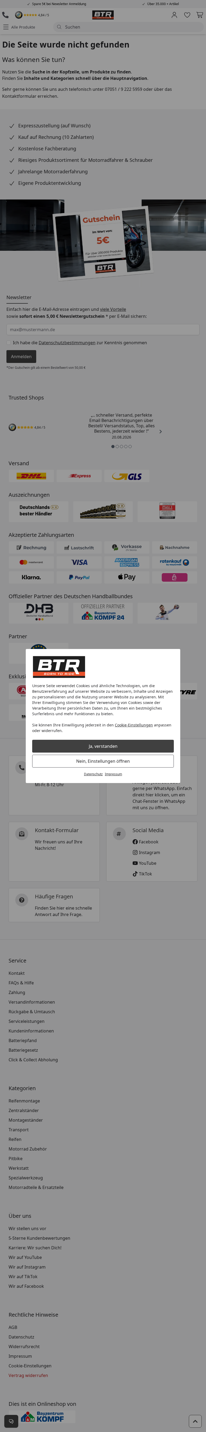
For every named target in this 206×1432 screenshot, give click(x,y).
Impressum (113, 774)
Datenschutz (93, 774)
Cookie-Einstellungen (134, 724)
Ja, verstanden (103, 746)
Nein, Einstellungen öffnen (103, 761)
